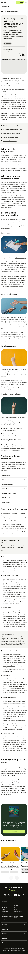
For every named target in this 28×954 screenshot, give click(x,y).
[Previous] (11, 878)
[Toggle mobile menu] (25, 2)
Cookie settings (5, 950)
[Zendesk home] (4, 2)
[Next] (17, 878)
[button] (12, 475)
